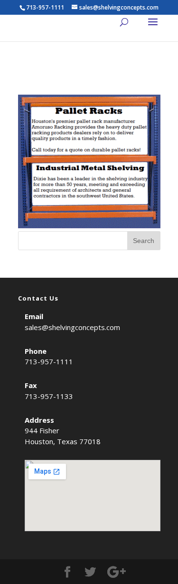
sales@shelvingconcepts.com (72, 327)
